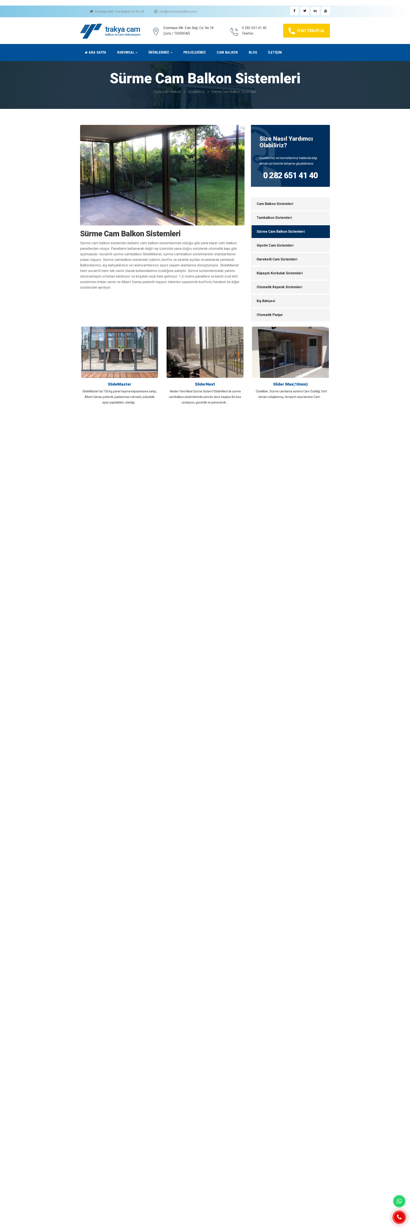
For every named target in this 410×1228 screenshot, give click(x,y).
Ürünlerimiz (196, 92)
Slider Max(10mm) (290, 384)
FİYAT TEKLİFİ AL (311, 30)
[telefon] (399, 1217)
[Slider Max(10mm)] (290, 352)
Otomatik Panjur (270, 315)
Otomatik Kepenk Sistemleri (279, 287)
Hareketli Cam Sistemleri (277, 259)
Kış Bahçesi (266, 301)
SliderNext (205, 384)
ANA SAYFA (97, 52)
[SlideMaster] (119, 352)
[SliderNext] (205, 352)
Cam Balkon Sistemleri (275, 204)
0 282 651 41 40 (290, 175)
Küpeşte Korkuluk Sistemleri (280, 273)
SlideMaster (119, 384)
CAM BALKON (227, 52)
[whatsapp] (399, 1201)
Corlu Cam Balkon (167, 92)
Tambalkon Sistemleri (274, 218)
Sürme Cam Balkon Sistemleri (234, 92)
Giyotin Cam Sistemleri (275, 245)
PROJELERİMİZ (194, 52)
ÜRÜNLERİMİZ (158, 52)
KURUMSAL (125, 52)
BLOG (253, 52)
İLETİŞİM (275, 52)
